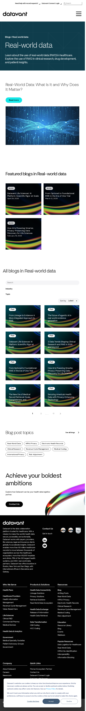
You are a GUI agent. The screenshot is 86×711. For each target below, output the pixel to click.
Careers (6, 672)
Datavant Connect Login (50, 3)
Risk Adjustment (35, 454)
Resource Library (64, 625)
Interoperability (64, 654)
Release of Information (39, 613)
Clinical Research (14, 449)
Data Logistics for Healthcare (69, 645)
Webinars (61, 635)
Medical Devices (9, 625)
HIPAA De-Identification (67, 651)
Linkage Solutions (37, 593)
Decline (69, 701)
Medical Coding (60, 449)
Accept (51, 701)
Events (60, 632)
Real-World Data (14, 443)
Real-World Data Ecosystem (41, 603)
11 (53, 413)
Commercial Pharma (11, 622)
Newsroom (7, 675)
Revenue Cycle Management (37, 449)
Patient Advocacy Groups (13, 644)
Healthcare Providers (11, 596)
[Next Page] (60, 413)
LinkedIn (44, 540)
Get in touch (47, 534)
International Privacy (15, 454)
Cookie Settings (33, 701)
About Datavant (9, 669)
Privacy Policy (51, 689)
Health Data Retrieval (39, 616)
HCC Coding (35, 629)
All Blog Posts (63, 593)
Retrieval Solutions (37, 600)
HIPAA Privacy (31, 443)
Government (8, 637)
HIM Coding (34, 625)
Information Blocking (66, 658)
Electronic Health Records (52, 443)
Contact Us (34, 672)
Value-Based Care (10, 609)
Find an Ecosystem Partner (41, 669)
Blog (59, 629)
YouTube (44, 545)
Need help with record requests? (26, 3)
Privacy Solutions (37, 597)
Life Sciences (8, 616)
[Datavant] (15, 14)
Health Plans (8, 590)
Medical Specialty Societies (14, 641)
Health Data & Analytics (12, 631)
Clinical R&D (7, 619)
